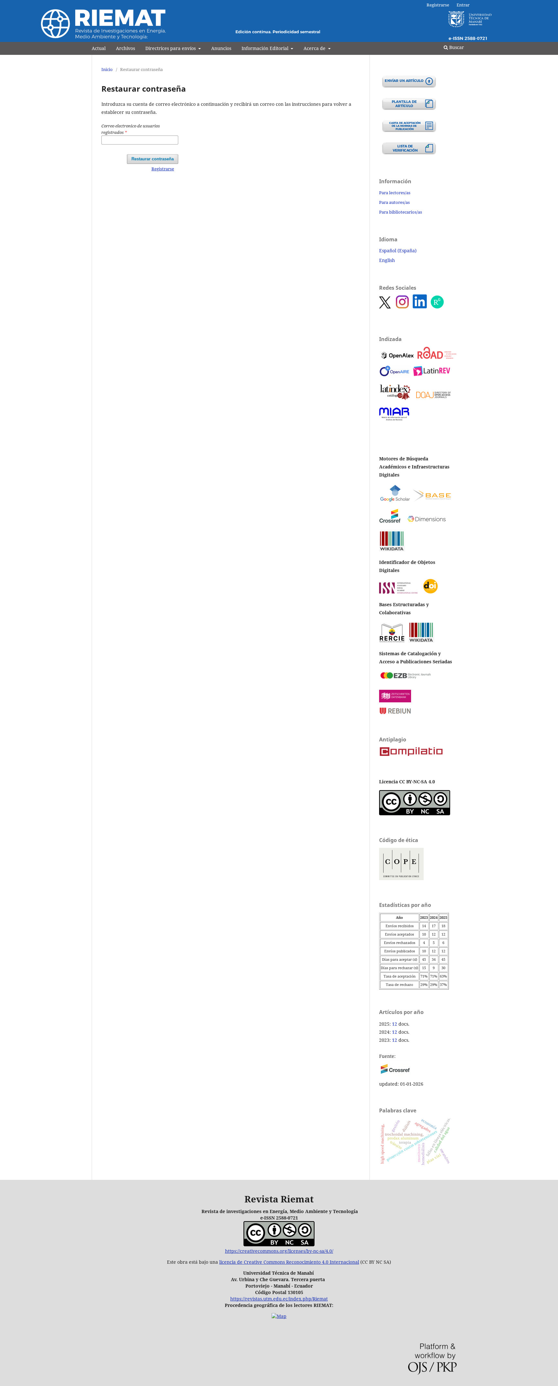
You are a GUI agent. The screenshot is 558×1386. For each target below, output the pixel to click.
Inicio (107, 69)
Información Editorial (266, 48)
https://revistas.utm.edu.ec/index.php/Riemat (279, 1299)
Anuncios (221, 48)
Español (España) (398, 250)
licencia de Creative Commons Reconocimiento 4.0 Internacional (289, 1262)
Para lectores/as (394, 193)
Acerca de (315, 48)
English (387, 260)
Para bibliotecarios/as (400, 212)
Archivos (125, 48)
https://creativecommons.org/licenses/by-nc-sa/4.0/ (279, 1251)
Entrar (463, 5)
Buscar (456, 47)
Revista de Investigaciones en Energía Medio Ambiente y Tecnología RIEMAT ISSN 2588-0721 (267, 37)
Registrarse (438, 5)
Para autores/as (394, 202)
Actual (99, 48)
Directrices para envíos (171, 48)
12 (394, 1024)
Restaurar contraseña (152, 158)
